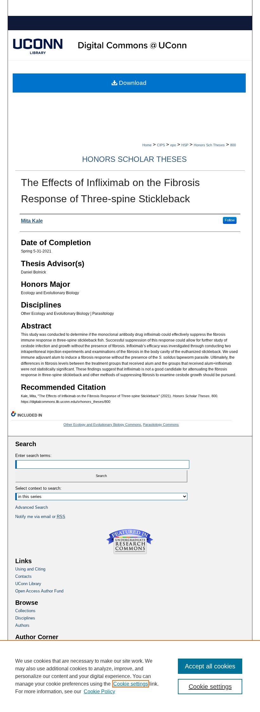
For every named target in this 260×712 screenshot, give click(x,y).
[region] (130, 676)
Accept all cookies (210, 666)
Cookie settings (130, 684)
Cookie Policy (99, 691)
